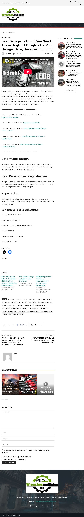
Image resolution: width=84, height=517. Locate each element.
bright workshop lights (45, 302)
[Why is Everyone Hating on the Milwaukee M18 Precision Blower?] (61, 73)
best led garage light (29, 299)
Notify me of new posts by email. (15, 459)
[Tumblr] (78, 1)
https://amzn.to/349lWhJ (31, 123)
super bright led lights (9, 311)
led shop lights (34, 308)
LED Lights (5, 308)
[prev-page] (3, 398)
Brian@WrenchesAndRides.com (46, 501)
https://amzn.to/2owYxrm (10, 117)
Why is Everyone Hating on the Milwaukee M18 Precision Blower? (74, 74)
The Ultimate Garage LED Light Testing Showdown (26, 279)
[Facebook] (70, 1)
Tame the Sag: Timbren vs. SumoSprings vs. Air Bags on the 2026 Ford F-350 (10, 391)
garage (20, 305)
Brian (9, 53)
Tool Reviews (11, 32)
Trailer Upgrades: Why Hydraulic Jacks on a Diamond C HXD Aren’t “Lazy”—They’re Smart (73, 83)
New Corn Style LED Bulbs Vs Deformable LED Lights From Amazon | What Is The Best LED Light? (9, 281)
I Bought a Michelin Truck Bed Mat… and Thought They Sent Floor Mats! (45, 391)
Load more (69, 90)
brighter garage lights (9, 305)
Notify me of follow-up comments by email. (18, 457)
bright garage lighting (44, 299)
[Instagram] (73, 1)
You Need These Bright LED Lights (12, 314)
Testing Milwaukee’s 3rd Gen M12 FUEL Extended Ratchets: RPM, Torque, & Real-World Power (28, 391)
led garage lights (40, 305)
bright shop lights (30, 302)
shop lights (44, 308)
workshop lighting (46, 311)
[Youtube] (80, 4)
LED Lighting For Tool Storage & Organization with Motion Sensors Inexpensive (43, 281)
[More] (41, 325)
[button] (80, 25)
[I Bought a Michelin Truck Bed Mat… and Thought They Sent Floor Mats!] (45, 384)
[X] (80, 1)
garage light (29, 305)
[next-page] (6, 398)
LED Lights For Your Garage (19, 308)
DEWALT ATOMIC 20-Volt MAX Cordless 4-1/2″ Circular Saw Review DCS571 (42, 340)
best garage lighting (14, 299)
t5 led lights (21, 311)
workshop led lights (33, 311)
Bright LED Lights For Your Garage (12, 302)
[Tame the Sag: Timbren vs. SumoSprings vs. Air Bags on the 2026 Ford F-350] (10, 384)
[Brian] (3, 53)
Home (3, 32)
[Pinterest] (75, 1)
